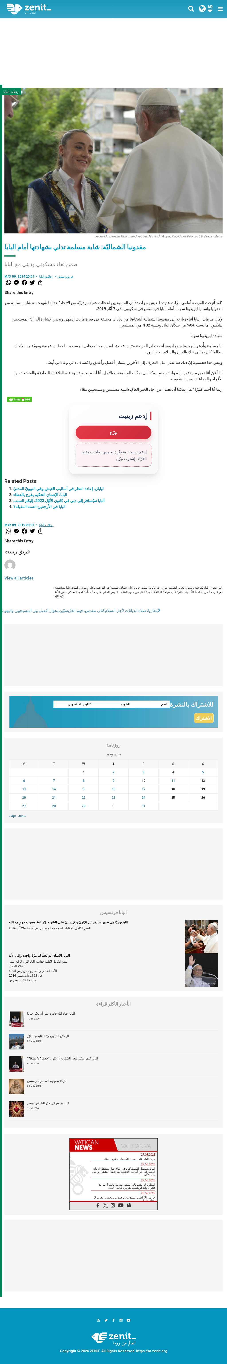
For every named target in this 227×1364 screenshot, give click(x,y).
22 (83, 797)
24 (143, 797)
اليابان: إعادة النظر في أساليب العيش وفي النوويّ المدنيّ (58, 488)
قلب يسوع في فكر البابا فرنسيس (48, 1103)
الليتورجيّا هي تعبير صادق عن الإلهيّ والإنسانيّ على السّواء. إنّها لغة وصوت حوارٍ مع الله (68, 922)
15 (83, 789)
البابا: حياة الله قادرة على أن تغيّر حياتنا (51, 1013)
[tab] (92, 1145)
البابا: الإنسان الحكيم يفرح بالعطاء (40, 494)
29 (83, 806)
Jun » (22, 816)
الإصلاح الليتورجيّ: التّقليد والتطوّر (48, 1036)
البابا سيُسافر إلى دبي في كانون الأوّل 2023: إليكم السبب (59, 500)
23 (113, 797)
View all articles (18, 578)
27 (24, 806)
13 (24, 789)
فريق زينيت (65, 276)
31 (143, 806)
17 (143, 789)
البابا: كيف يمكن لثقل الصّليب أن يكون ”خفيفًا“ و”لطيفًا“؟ (62, 1058)
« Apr (12, 816)
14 (54, 789)
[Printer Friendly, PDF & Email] (19, 399)
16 (113, 789)
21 (54, 797)
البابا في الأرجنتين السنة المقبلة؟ (39, 506)
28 (54, 806)
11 (173, 781)
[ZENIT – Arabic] (63, 9)
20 (24, 797)
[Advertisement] (113, 51)
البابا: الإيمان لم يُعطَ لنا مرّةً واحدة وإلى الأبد (39, 956)
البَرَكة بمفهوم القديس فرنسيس (47, 1081)
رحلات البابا (11, 92)
